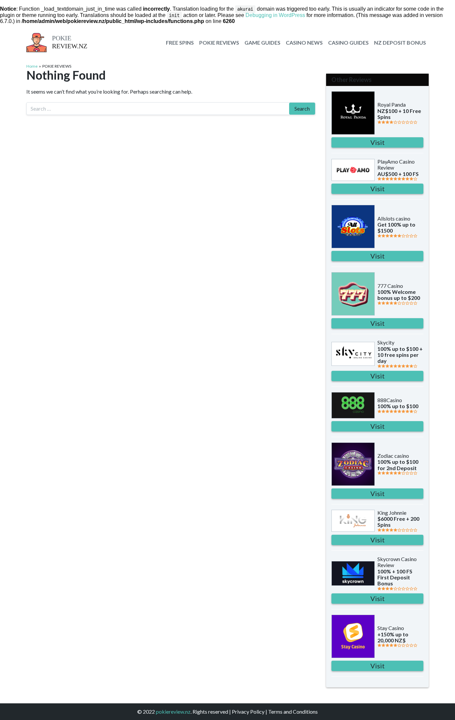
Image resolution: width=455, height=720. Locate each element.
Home (32, 66)
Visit (377, 142)
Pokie (61, 38)
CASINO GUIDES (348, 42)
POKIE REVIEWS (219, 42)
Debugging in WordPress (275, 15)
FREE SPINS (180, 42)
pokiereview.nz (173, 711)
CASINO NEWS (304, 42)
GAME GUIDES (262, 42)
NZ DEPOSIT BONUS (400, 42)
